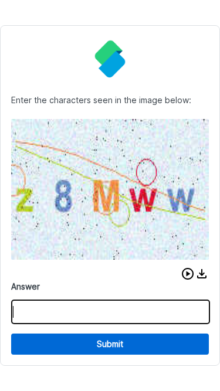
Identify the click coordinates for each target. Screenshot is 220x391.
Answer (25, 286)
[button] (188, 274)
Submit (110, 344)
